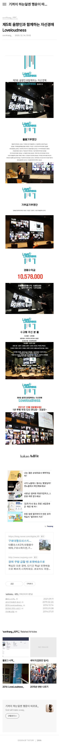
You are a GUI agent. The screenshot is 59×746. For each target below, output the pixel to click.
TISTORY (30, 740)
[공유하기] (16, 584)
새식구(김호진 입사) (13, 602)
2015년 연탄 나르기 (13, 608)
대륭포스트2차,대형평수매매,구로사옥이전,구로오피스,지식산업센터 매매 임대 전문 (20, 546)
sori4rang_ (9, 594)
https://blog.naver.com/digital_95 (23, 536)
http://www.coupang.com (20, 557)
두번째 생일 (9, 611)
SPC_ (17, 594)
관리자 (39, 740)
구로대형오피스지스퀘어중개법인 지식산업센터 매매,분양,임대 (20, 540)
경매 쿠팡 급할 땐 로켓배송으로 (26, 561)
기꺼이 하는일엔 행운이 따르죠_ (29, 4)
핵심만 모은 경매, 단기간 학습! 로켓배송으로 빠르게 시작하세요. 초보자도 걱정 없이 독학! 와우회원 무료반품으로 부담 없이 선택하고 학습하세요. (29, 567)
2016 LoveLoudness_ (13, 605)
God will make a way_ (15, 710)
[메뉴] (4, 4)
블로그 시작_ (10, 599)
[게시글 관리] (20, 584)
